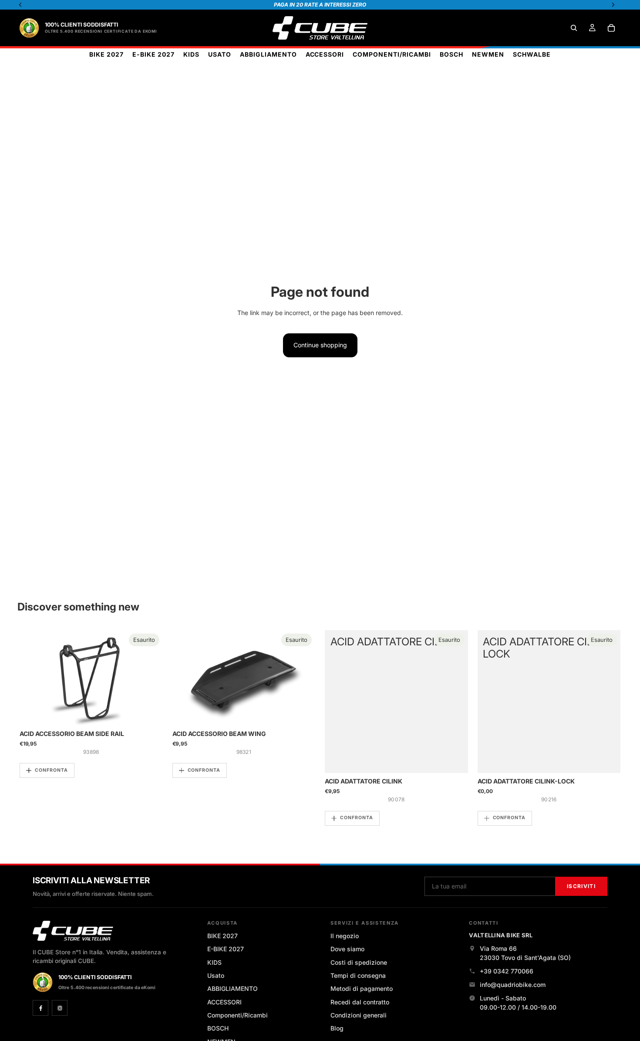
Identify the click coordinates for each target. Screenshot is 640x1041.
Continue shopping (320, 345)
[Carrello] (611, 27)
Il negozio (344, 935)
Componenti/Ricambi (237, 1015)
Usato (215, 975)
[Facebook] (40, 1008)
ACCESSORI (224, 1002)
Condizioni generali (358, 1015)
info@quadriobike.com (513, 984)
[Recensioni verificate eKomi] (29, 28)
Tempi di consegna (358, 975)
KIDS (214, 962)
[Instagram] (59, 1008)
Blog (337, 1028)
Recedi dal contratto (359, 1002)
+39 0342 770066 (506, 971)
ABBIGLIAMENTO (232, 988)
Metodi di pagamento (361, 988)
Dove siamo (347, 949)
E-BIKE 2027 (225, 949)
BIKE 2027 (222, 935)
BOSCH (218, 1028)
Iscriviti (581, 886)
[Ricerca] (573, 27)
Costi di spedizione (358, 962)
